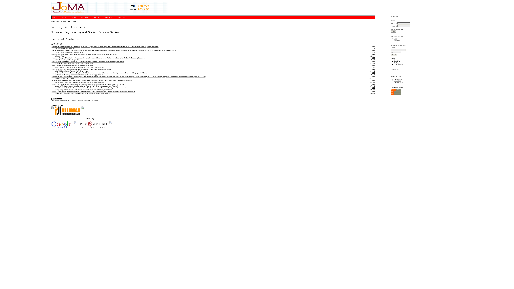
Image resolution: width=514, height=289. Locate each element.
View (395, 38)
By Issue (396, 60)
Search (97, 17)
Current (108, 17)
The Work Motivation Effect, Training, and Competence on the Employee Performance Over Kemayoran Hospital (88, 61)
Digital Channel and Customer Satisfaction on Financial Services (72, 65)
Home (54, 17)
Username (394, 23)
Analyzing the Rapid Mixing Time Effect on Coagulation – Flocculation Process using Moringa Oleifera (84, 54)
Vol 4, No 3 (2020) (70, 21)
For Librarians (398, 82)
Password (394, 26)
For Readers (398, 79)
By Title (396, 63)
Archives (121, 17)
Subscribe (397, 40)
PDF (373, 46)
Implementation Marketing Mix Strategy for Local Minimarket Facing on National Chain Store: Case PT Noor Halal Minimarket (92, 80)
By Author (397, 61)
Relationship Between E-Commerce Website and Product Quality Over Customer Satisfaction (82, 69)
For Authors (397, 80)
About (64, 17)
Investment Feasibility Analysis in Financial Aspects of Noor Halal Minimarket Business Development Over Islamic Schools (91, 88)
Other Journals (398, 64)
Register (85, 17)
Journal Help (394, 16)
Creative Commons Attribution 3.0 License (84, 100)
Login (74, 17)
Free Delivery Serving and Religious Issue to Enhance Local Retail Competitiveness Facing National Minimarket (88, 84)
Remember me (398, 29)
